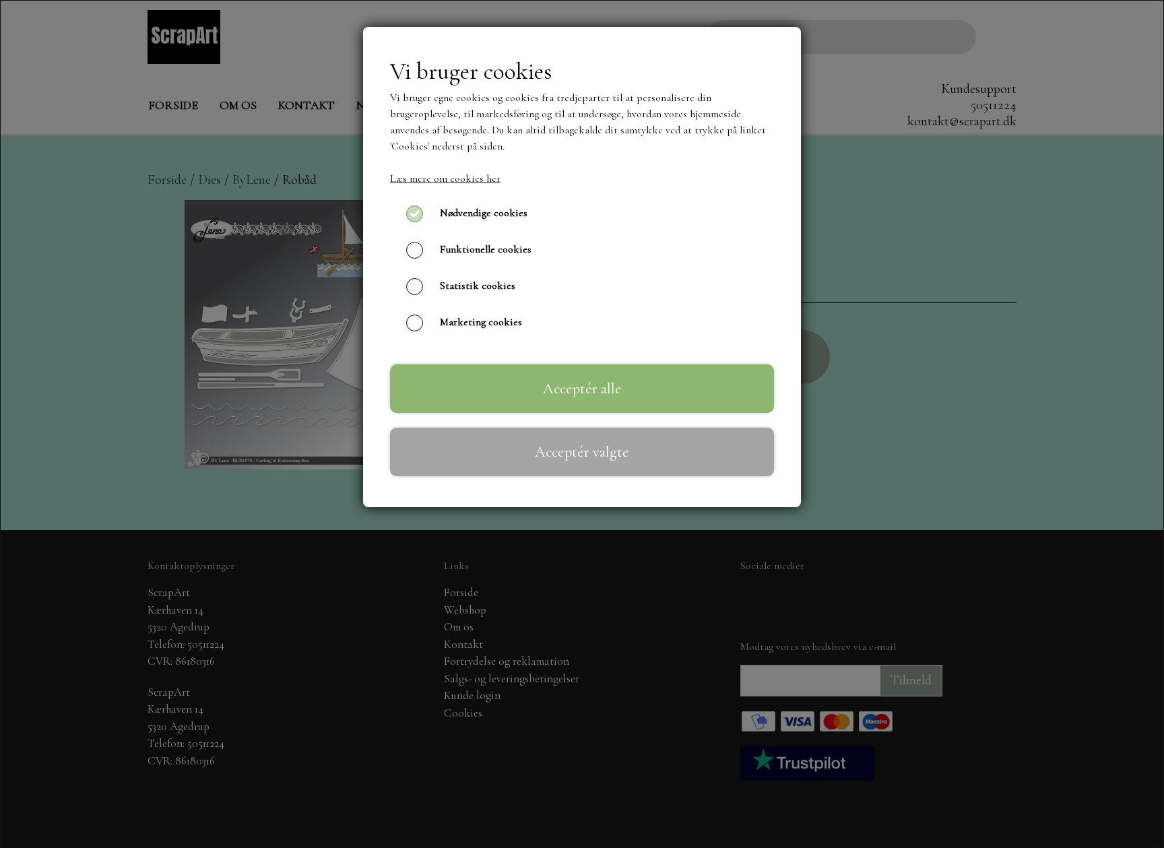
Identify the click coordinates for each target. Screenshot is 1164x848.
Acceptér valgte (582, 452)
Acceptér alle (582, 388)
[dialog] (582, 424)
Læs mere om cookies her (445, 178)
